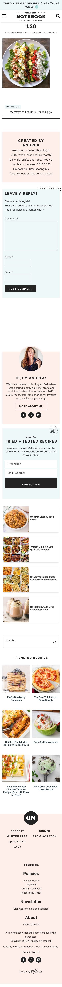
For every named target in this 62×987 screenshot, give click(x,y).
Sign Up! (18, 908)
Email (9, 272)
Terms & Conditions (31, 888)
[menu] (4, 16)
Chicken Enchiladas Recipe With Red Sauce (16, 743)
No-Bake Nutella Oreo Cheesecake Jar (42, 608)
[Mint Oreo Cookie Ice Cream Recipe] (46, 780)
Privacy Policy (31, 880)
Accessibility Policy (31, 892)
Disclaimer (31, 884)
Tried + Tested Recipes (31, 5)
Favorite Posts (31, 924)
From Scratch (45, 836)
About (38, 946)
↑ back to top (31, 864)
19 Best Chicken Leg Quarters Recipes (41, 548)
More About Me (31, 406)
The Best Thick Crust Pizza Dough (45, 698)
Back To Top (29, 952)
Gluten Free (17, 836)
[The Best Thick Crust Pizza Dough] (46, 691)
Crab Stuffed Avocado (45, 742)
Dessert (17, 831)
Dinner (44, 831)
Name (9, 257)
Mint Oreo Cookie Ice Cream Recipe (45, 788)
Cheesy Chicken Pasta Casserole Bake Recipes (43, 578)
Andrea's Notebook (31, 16)
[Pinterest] (31, 415)
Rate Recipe (52, 32)
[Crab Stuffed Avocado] (46, 736)
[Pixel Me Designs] (36, 971)
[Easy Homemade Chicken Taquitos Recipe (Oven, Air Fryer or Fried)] (16, 780)
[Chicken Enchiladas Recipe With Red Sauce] (16, 736)
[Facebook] (23, 415)
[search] (58, 16)
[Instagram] (38, 415)
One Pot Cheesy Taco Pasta (42, 518)
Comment (11, 218)
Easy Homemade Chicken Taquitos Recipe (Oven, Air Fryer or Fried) (16, 790)
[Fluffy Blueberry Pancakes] (16, 691)
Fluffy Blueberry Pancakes (16, 698)
